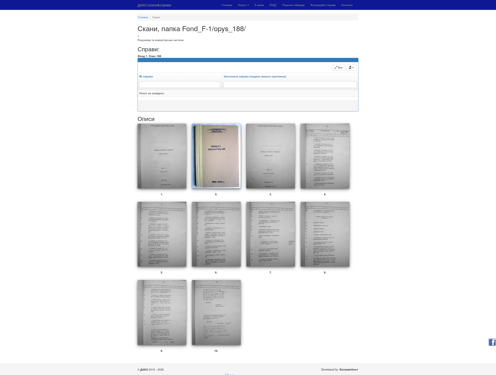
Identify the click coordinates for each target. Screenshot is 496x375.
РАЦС (273, 5)
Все (340, 67)
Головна (227, 5)
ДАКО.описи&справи (154, 4)
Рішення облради (293, 5)
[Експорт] (351, 67)
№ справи (146, 76)
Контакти (347, 5)
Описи (242, 5)
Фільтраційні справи (323, 5)
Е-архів (259, 5)
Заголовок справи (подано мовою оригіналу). (255, 76)
